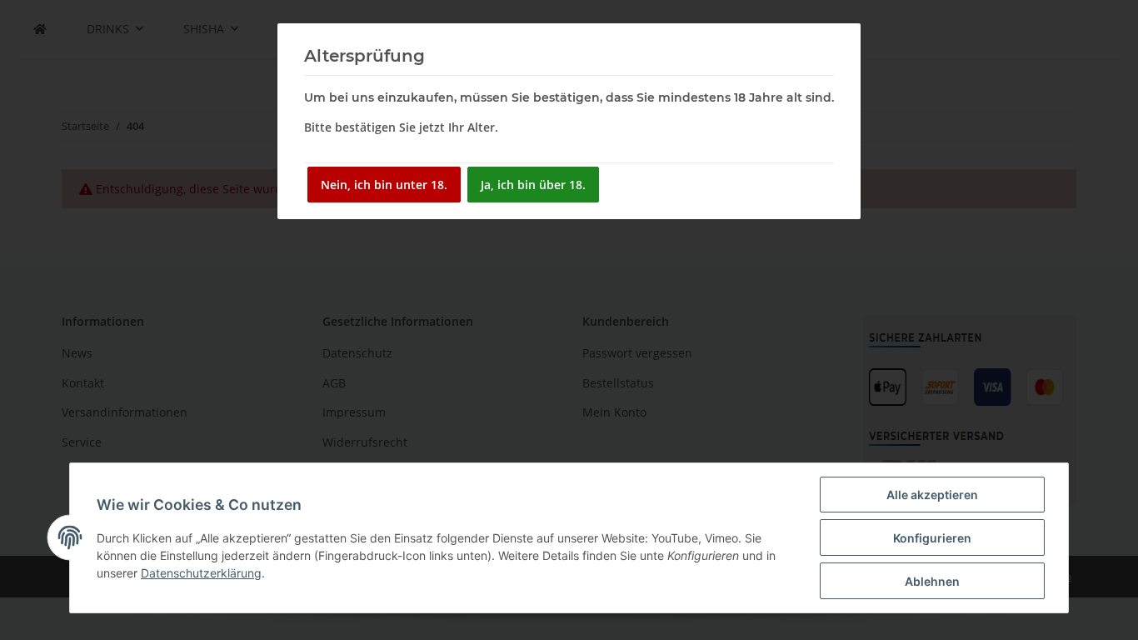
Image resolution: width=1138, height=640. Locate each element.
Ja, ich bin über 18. (533, 184)
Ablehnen (932, 581)
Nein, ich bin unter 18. (384, 184)
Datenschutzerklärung (201, 573)
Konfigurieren (932, 538)
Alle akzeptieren (932, 495)
